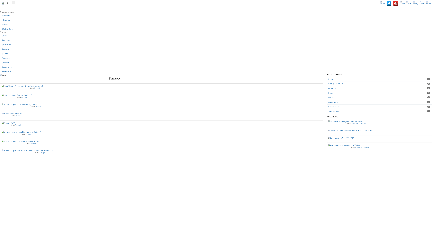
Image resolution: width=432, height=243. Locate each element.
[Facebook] (382, 3)
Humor (379, 93)
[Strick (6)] (16, 104)
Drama (379, 79)
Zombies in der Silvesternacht (361, 130)
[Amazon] (422, 3)
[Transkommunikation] (16, 86)
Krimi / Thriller (379, 102)
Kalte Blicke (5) (16, 113)
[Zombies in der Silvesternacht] (339, 130)
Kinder (379, 97)
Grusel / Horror (379, 88)
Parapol (37, 88)
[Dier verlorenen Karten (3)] (12, 132)
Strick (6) (34, 104)
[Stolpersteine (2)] (14, 141)
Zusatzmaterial (379, 111)
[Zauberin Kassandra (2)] (337, 121)
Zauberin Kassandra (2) (355, 121)
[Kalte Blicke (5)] (6, 113)
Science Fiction (379, 107)
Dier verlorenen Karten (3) (31, 132)
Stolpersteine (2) (33, 141)
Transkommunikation (37, 86)
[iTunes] (402, 3)
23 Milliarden (355, 145)
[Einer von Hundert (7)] (9, 95)
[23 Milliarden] (339, 145)
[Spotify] (415, 3)
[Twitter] (389, 3)
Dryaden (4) (14, 123)
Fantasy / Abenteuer (379, 84)
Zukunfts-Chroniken (362, 147)
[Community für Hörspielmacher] (2, 3)
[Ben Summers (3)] (335, 138)
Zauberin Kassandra (359, 123)
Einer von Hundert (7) (24, 95)
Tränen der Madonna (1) (44, 150)
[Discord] (428, 3)
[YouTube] (395, 3)
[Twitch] (408, 3)
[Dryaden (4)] (6, 123)
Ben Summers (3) (348, 138)
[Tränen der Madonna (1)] (18, 150)
